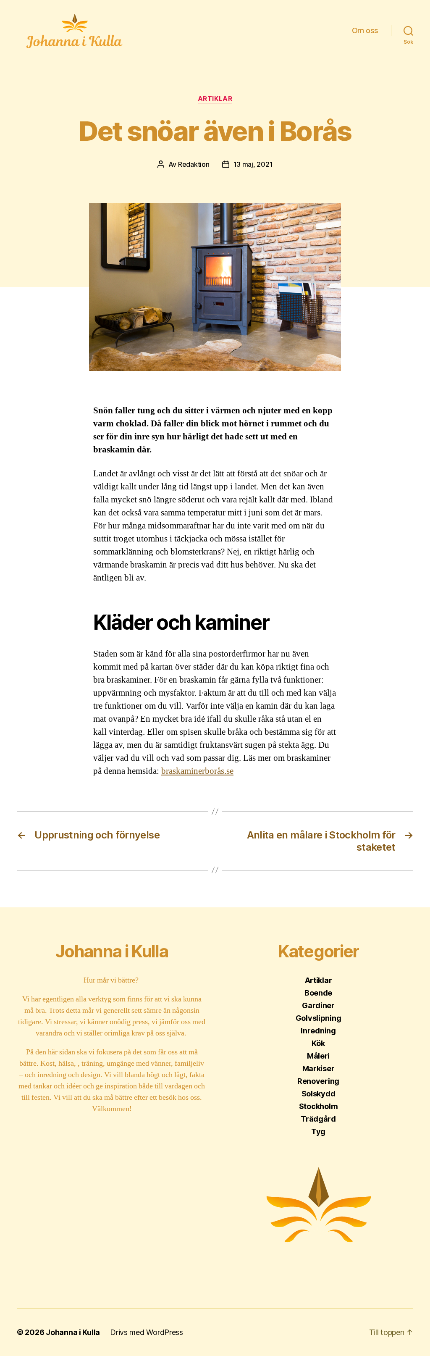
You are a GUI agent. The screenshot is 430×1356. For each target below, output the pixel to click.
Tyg (318, 1131)
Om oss (365, 30)
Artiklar (215, 98)
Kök (318, 1043)
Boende (318, 992)
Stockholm (318, 1106)
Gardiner (318, 1005)
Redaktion (194, 164)
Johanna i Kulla (73, 1332)
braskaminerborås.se (197, 771)
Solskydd (319, 1093)
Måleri (318, 1055)
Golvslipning (318, 1018)
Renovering (318, 1081)
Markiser (318, 1068)
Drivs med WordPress (146, 1332)
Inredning (318, 1030)
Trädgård (318, 1118)
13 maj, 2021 (253, 164)
